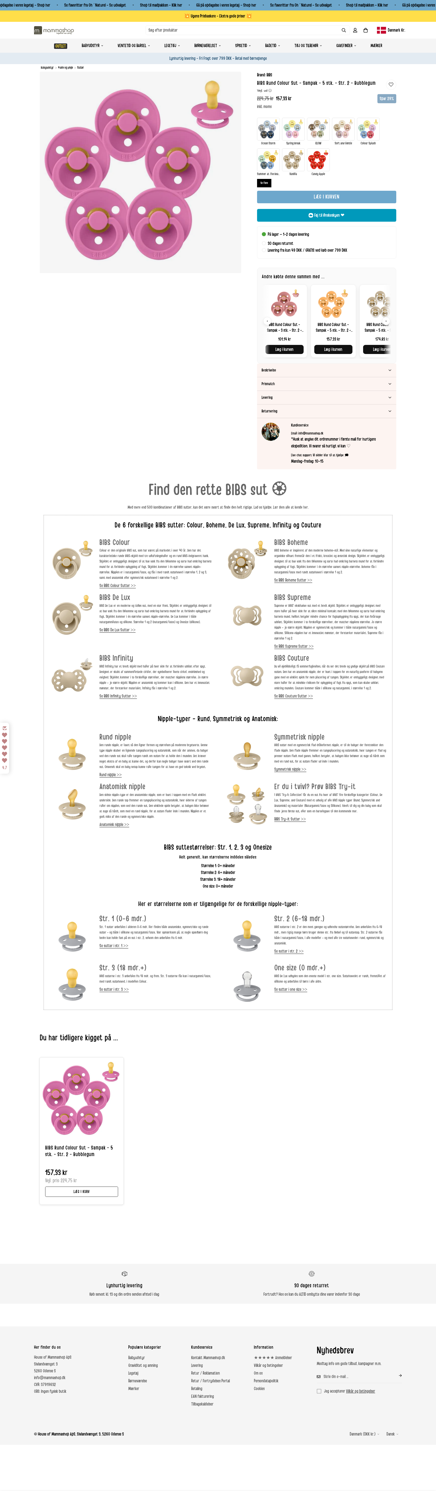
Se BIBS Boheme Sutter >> (293, 580)
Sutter (80, 67)
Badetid (270, 45)
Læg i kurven (284, 349)
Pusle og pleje (65, 67)
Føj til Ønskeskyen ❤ (329, 215)
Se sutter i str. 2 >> (289, 951)
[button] (365, 30)
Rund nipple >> (110, 775)
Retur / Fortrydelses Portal (210, 1381)
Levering (197, 1365)
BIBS (269, 75)
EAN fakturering (202, 1396)
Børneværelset (205, 45)
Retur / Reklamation (205, 1373)
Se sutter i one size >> (290, 989)
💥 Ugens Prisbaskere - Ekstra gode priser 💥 (218, 16)
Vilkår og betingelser (268, 1365)
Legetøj (170, 45)
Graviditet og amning (143, 1365)
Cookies (259, 1388)
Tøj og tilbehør (306, 45)
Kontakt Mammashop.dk (208, 1357)
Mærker (376, 45)
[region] (326, 321)
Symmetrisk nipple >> (290, 769)
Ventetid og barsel (132, 45)
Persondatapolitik (266, 1381)
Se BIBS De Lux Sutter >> (117, 630)
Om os (258, 1373)
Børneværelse (137, 1381)
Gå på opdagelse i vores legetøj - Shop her (226, 5)
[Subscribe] (396, 1376)
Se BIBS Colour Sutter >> (117, 585)
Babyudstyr (90, 45)
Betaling (196, 1388)
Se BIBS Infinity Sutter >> (118, 696)
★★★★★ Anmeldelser (273, 1357)
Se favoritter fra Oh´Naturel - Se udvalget (95, 5)
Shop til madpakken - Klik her (161, 5)
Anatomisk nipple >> (114, 824)
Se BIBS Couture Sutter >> (293, 696)
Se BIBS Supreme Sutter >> (294, 646)
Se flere (264, 183)
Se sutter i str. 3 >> (114, 989)
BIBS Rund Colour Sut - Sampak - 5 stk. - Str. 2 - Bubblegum (79, 1151)
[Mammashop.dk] (54, 30)
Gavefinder (344, 45)
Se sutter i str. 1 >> (113, 946)
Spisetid (241, 45)
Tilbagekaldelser (202, 1404)
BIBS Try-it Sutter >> (290, 819)
